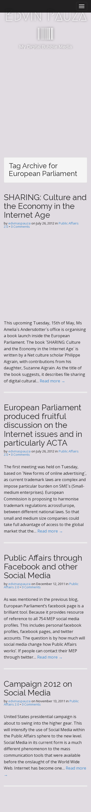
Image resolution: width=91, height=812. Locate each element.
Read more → (52, 381)
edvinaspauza (19, 223)
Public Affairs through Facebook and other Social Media (43, 566)
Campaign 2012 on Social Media (38, 688)
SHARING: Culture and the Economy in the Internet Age (45, 206)
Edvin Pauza (46, 15)
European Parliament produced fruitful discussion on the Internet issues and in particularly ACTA (43, 425)
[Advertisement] (45, 97)
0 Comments (20, 226)
